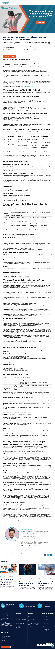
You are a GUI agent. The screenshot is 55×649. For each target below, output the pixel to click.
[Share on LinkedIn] (50, 555)
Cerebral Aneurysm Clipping (21, 619)
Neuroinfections (32, 622)
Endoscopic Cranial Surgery (20, 620)
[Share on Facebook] (45, 555)
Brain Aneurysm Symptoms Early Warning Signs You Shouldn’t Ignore (27, 583)
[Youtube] (46, 645)
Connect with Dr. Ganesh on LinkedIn (30, 545)
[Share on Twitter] (48, 555)
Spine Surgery (18, 618)
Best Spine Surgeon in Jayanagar (6, 637)
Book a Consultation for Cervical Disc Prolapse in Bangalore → (16, 343)
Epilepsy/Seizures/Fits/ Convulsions (33, 619)
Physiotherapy (45, 619)
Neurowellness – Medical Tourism (47, 617)
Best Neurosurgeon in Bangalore (13, 554)
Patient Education (46, 629)
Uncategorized (4, 576)
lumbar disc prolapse (31, 86)
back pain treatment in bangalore (13, 553)
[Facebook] (37, 645)
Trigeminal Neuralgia (33, 626)
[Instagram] (49, 645)
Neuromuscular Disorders (34, 623)
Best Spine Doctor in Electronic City (5, 639)
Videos (44, 626)
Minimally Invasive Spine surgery (20, 624)
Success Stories (46, 630)
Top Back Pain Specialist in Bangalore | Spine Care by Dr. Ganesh (46, 583)
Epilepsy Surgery (19, 628)
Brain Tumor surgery (19, 616)
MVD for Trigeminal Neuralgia (21, 622)
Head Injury (18, 626)
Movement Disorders (33, 620)
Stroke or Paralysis (32, 616)
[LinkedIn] (43, 645)
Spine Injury (18, 627)
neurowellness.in (24, 424)
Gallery (44, 628)
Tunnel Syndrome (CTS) (33, 624)
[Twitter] (40, 645)
